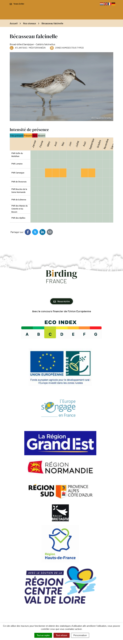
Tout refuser (61, 635)
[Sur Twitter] (35, 232)
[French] (110, 3)
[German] (114, 3)
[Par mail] (50, 232)
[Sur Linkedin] (42, 232)
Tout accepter (43, 635)
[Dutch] (102, 3)
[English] (106, 3)
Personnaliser (80, 635)
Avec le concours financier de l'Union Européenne (61, 311)
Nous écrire (63, 301)
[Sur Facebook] (28, 232)
